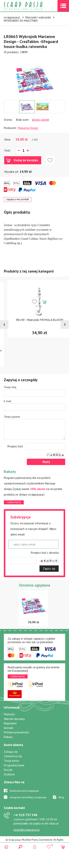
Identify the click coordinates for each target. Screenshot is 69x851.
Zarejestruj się (13, 756)
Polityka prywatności (16, 732)
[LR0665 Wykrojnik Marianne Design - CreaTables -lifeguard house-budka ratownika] (34, 79)
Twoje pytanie (12, 416)
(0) (62, 846)
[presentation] (4, 324)
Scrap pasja (31, 6)
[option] (34, 77)
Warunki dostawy (14, 719)
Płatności (9, 714)
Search (20, 846)
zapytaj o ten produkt (17, 199)
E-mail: (7, 401)
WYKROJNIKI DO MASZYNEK (21, 20)
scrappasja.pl (12, 17)
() (48, 845)
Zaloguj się (11, 752)
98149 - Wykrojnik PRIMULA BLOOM (34, 320)
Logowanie (34, 846)
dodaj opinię (40, 119)
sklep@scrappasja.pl (26, 830)
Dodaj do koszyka (26, 160)
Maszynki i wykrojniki (38, 17)
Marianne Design (28, 128)
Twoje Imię (10, 387)
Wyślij (46, 462)
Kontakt (9, 728)
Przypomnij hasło (14, 765)
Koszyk (8, 770)
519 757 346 (25, 815)
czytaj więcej (14, 502)
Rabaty (8, 737)
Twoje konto (11, 761)
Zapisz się (49, 568)
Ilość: (7, 150)
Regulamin (10, 723)
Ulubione (9, 774)
